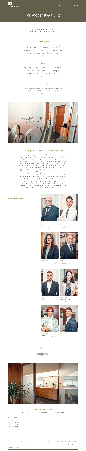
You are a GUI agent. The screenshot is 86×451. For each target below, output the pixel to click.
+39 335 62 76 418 (64, 265)
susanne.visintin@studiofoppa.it (48, 263)
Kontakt (76, 5)
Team (63, 5)
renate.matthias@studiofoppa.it (48, 336)
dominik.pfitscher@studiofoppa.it (68, 226)
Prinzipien (48, 5)
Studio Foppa (56, 5)
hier (8, 445)
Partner (70, 5)
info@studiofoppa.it (13, 426)
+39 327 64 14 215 (64, 227)
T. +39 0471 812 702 (13, 424)
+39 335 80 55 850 (45, 227)
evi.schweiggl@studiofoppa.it (67, 301)
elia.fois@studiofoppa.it (46, 301)
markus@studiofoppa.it (65, 263)
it (77, 3)
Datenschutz (10, 447)
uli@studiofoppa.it (45, 226)
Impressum (17, 447)
